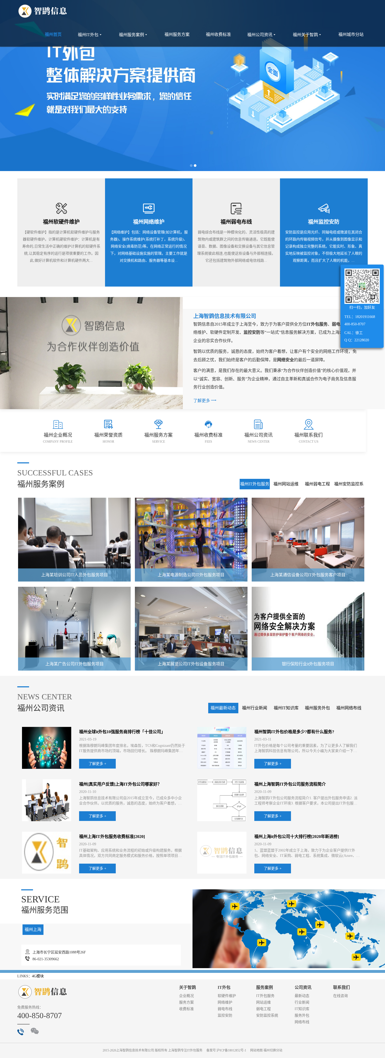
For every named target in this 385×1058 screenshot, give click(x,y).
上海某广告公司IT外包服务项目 (74, 664)
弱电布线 (225, 1009)
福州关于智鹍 (307, 34)
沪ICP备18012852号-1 (231, 1050)
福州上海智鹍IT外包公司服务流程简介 (290, 784)
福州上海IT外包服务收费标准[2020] (112, 836)
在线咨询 (340, 996)
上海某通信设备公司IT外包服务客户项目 (307, 575)
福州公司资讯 (262, 34)
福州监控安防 (323, 222)
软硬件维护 (227, 996)
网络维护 (225, 1002)
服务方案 (186, 1002)
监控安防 (225, 1015)
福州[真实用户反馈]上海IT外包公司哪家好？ (120, 784)
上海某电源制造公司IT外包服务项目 (191, 575)
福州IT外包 (90, 34)
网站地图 (256, 1050)
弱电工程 (263, 1009)
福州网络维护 (148, 222)
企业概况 (186, 996)
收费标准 (186, 1009)
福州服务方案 (177, 34)
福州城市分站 (351, 34)
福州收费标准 (218, 34)
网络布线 (302, 1022)
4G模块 (38, 976)
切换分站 (276, 1050)
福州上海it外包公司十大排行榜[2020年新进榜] (296, 836)
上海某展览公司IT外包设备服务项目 (191, 664)
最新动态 (302, 996)
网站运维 (263, 1002)
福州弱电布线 (236, 222)
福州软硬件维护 (61, 222)
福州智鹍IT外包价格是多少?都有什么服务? (294, 732)
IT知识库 (302, 1009)
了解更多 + (97, 764)
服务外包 (302, 1015)
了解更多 (204, 400)
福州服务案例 (133, 34)
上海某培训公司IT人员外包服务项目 (74, 575)
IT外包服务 (265, 996)
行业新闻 (302, 1002)
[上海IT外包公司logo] (42, 11)
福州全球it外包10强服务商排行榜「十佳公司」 (122, 732)
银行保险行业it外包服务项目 (308, 664)
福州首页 (53, 34)
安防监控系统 (267, 1015)
